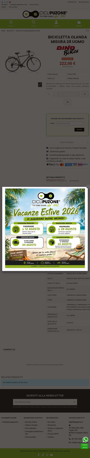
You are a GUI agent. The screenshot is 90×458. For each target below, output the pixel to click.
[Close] (88, 187)
